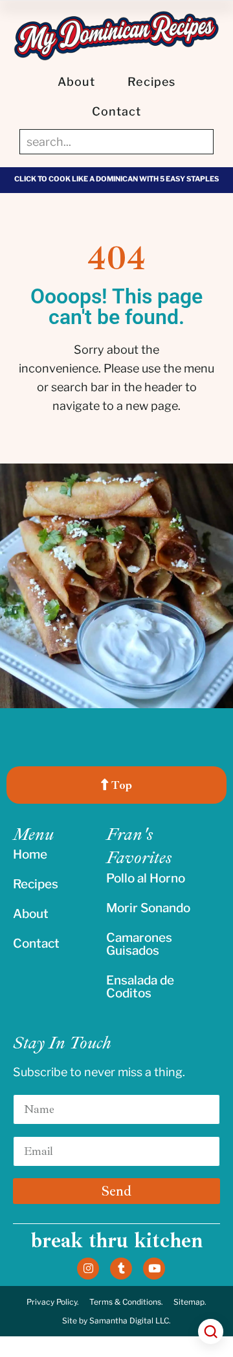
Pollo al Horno (145, 878)
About (77, 81)
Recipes (151, 81)
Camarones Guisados (139, 944)
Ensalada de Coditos (140, 987)
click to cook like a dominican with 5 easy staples (116, 178)
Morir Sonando (148, 908)
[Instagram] (88, 1269)
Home (30, 854)
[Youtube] (154, 1269)
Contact (117, 111)
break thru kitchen (116, 1241)
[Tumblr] (121, 1269)
